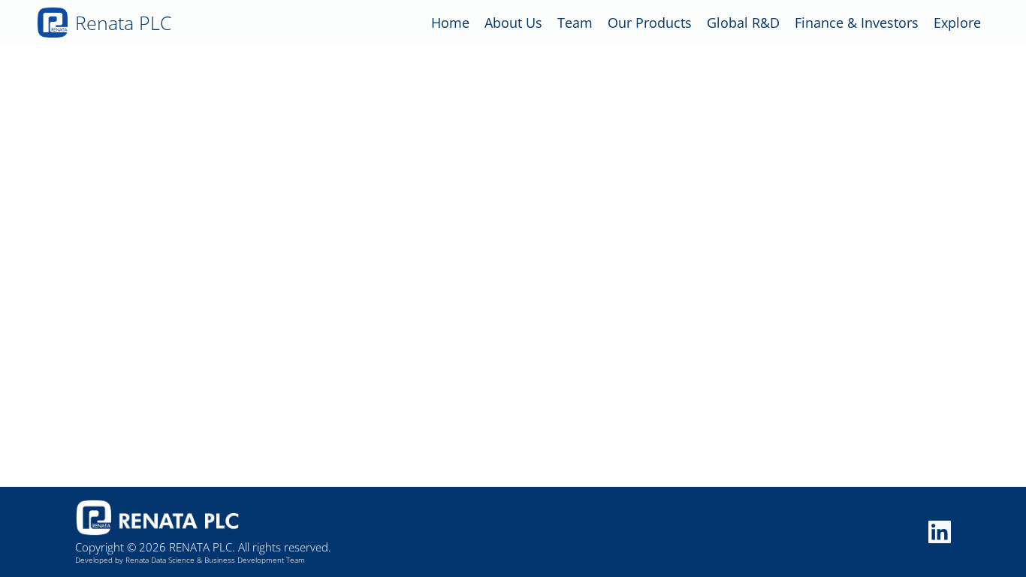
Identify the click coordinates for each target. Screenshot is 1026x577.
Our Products (650, 23)
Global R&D (743, 23)
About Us (513, 23)
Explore (957, 23)
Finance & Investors (857, 23)
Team (575, 23)
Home (450, 23)
